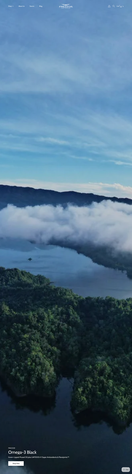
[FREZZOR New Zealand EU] (66, 6)
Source (32, 6)
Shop (10, 6)
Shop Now (16, 463)
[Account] (109, 6)
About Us (22, 6)
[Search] (113, 6)
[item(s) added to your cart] (121, 6)
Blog (40, 6)
